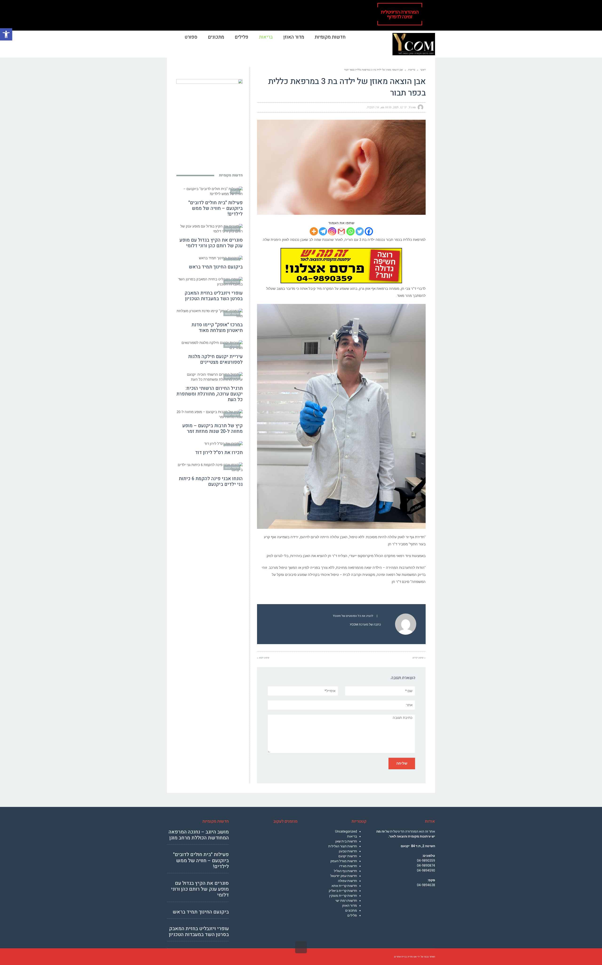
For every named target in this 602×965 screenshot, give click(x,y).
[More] (314, 231)
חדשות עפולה (347, 881)
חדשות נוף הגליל (345, 871)
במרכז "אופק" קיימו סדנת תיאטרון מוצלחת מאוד (217, 327)
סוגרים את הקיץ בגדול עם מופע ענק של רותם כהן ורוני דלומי (211, 243)
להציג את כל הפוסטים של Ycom (353, 616)
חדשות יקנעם (347, 856)
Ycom (412, 107)
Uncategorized (346, 831)
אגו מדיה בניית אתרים (405, 956)
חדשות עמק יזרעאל (343, 876)
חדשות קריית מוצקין (343, 895)
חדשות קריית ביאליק (343, 891)
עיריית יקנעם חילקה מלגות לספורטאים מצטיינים (215, 359)
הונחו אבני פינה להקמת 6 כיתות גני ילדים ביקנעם (211, 481)
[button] (6, 34)
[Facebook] (369, 231)
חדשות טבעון (348, 851)
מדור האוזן (349, 905)
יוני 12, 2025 (400, 107)
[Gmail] (341, 231)
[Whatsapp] (350, 231)
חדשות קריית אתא (344, 886)
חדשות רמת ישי (346, 900)
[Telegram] (323, 231)
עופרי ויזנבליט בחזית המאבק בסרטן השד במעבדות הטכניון (214, 296)
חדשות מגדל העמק (343, 861)
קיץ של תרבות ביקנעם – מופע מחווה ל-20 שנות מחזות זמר (212, 428)
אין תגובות (373, 107)
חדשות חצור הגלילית (342, 846)
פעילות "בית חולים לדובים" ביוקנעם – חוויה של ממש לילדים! (215, 208)
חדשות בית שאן (346, 841)
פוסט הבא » (263, 657)
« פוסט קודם (419, 657)
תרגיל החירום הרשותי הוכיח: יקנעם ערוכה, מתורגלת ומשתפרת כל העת (209, 394)
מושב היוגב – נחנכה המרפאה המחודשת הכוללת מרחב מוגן (199, 834)
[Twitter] (360, 231)
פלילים (352, 915)
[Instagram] (332, 231)
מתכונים (351, 910)
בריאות (352, 836)
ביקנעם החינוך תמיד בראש (216, 266)
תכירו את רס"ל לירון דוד (219, 452)
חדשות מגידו (348, 866)
